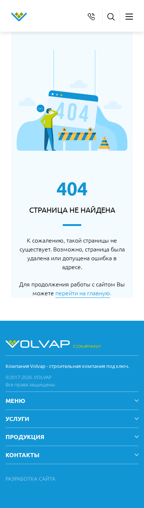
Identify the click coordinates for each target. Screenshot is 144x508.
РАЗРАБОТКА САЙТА (30, 478)
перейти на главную (82, 293)
